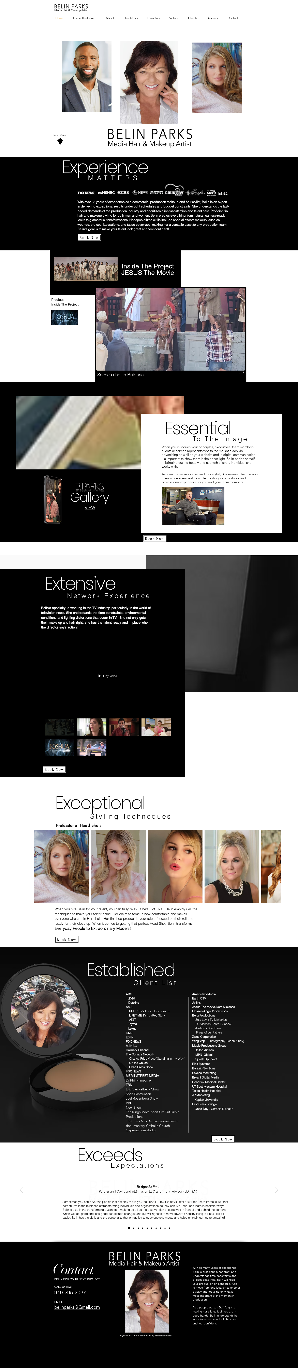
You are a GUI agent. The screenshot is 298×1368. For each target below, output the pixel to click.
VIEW (90, 507)
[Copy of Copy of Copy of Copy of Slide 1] (147, 1228)
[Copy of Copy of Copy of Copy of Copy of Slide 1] (151, 1228)
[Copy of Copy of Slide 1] (138, 1228)
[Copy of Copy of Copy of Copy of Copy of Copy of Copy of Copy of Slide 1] (165, 1228)
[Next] (276, 1190)
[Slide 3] (197, 520)
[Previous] (22, 1190)
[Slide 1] (188, 520)
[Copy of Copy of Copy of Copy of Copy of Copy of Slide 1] (156, 1228)
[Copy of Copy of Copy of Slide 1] (142, 1228)
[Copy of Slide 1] (133, 1228)
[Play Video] (59, 727)
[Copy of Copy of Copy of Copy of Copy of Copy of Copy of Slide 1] (160, 1228)
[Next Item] (273, 866)
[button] (170, 335)
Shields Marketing (163, 1335)
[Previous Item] (41, 866)
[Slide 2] (192, 520)
